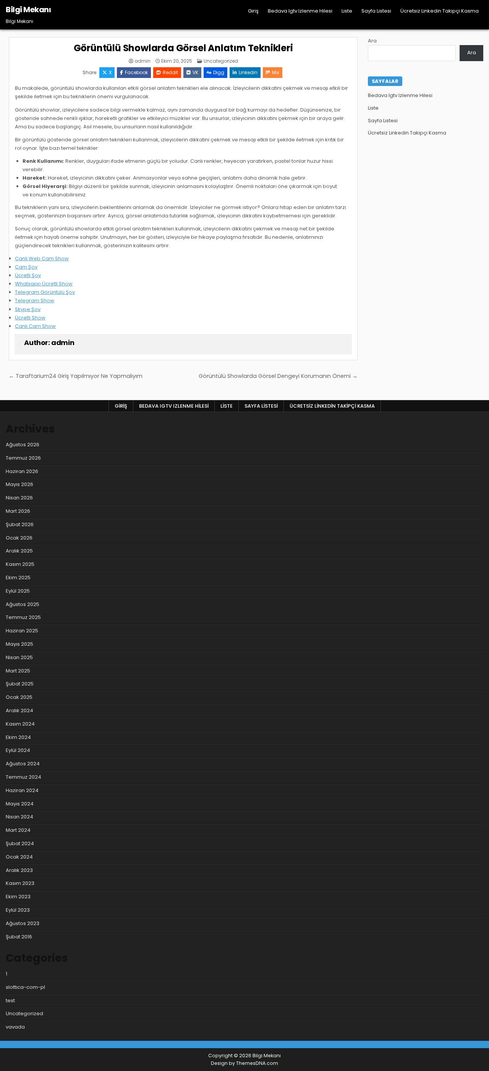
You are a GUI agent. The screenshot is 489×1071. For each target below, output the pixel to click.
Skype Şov (27, 309)
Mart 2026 (18, 511)
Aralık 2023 (19, 870)
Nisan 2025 (19, 657)
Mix (275, 72)
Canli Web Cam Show (42, 258)
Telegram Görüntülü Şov (45, 292)
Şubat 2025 (20, 683)
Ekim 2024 (18, 737)
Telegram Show (34, 300)
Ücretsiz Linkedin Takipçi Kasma (439, 11)
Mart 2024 (18, 830)
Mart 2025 (18, 670)
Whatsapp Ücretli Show (44, 283)
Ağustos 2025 (22, 604)
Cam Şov (26, 267)
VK (195, 72)
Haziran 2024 (22, 790)
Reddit (170, 72)
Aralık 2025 (19, 550)
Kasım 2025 (20, 564)
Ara (372, 40)
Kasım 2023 (20, 883)
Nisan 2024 (19, 816)
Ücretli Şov (28, 275)
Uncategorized (221, 61)
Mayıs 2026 (19, 484)
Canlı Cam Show (35, 326)
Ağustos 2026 (22, 444)
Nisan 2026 (19, 497)
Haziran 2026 (22, 471)
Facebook (136, 72)
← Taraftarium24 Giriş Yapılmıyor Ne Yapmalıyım (75, 376)
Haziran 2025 (22, 630)
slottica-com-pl (25, 987)
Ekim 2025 (18, 577)
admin (142, 61)
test (10, 1000)
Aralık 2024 (19, 710)
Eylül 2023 (18, 910)
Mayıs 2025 (19, 644)
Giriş (253, 11)
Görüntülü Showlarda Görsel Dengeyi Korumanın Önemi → (278, 376)
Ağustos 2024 (23, 763)
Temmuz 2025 (23, 617)
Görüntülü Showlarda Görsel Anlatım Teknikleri (183, 48)
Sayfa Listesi (376, 11)
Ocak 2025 (19, 697)
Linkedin (248, 72)
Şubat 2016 (19, 936)
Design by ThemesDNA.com (244, 1063)
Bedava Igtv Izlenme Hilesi (300, 11)
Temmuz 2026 (23, 458)
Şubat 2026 (20, 524)
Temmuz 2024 (23, 777)
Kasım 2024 (20, 724)
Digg (218, 72)
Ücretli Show (30, 317)
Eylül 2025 (18, 591)
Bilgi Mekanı (28, 9)
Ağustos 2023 (22, 923)
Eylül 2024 (18, 750)
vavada (15, 1026)
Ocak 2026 (19, 537)
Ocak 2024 (19, 856)
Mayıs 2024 (20, 803)
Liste (347, 11)
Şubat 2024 (20, 843)
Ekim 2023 (18, 896)
